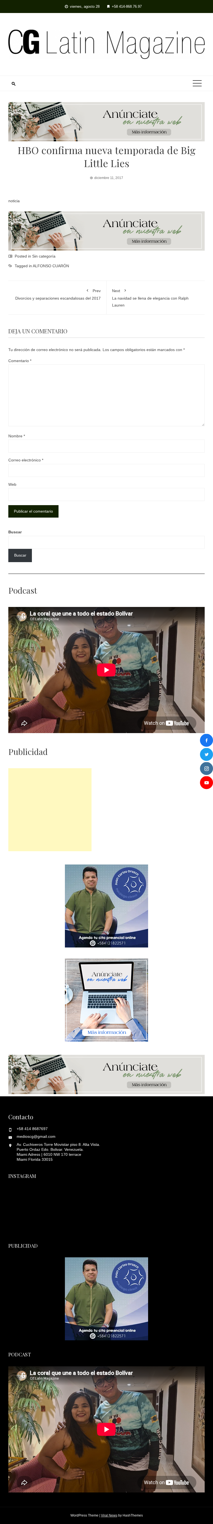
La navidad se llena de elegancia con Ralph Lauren (150, 298)
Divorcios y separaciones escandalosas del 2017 (58, 294)
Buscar (15, 532)
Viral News (109, 1515)
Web (12, 484)
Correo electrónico (25, 460)
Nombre (16, 436)
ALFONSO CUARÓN (51, 266)
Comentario (19, 361)
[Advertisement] (50, 809)
